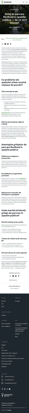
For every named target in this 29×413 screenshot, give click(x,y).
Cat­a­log (3, 315)
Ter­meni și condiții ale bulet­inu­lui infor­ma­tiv (12, 358)
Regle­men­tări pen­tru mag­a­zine (9, 353)
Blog (16, 336)
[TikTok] (7, 389)
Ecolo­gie (17, 301)
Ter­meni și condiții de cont (8, 355)
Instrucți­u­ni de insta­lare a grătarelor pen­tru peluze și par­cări (21, 329)
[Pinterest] (9, 389)
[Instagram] (5, 389)
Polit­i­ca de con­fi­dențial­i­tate (8, 403)
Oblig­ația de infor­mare (6, 405)
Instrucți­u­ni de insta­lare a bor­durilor (21, 324)
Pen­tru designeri (5, 326)
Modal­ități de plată (6, 364)
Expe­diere (3, 366)
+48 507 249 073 (9, 376)
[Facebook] (2, 389)
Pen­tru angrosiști (5, 323)
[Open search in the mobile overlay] (23, 2)
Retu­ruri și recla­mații (6, 361)
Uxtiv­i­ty (9, 410)
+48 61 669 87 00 (9, 380)
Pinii (2, 304)
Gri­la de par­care (14, 9)
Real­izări (17, 334)
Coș (2, 347)
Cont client (4, 350)
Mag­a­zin (3, 345)
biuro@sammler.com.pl (10, 383)
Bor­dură (3, 301)
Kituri (2, 306)
